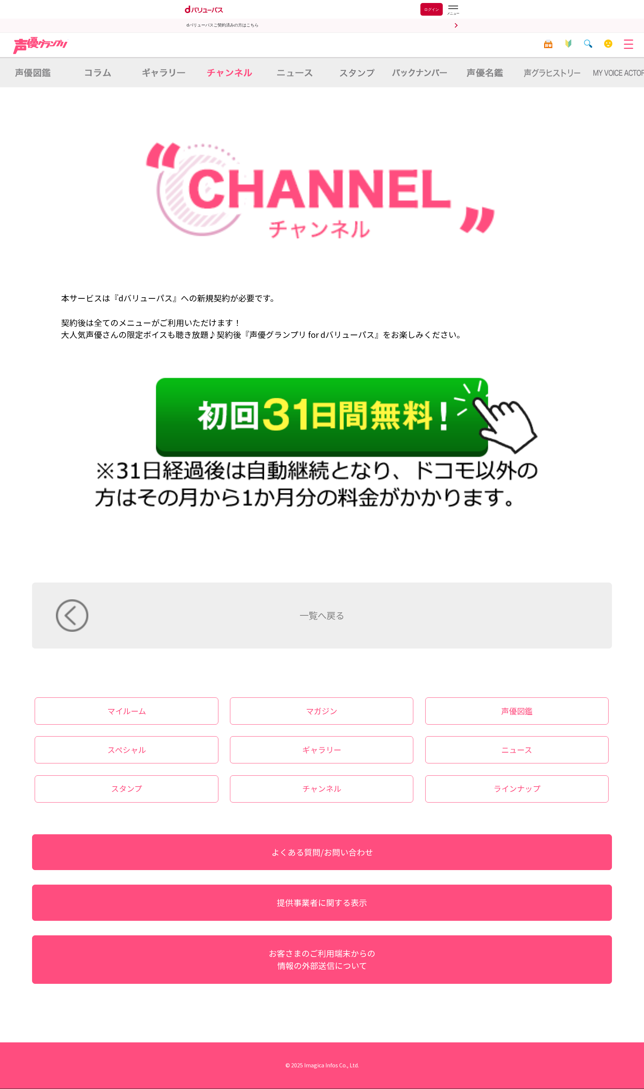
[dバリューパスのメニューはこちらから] (452, 10)
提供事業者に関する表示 (322, 902)
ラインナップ (516, 788)
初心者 (568, 44)
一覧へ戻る (322, 615)
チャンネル (321, 788)
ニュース (516, 749)
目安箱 (548, 44)
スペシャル (126, 749)
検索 (588, 44)
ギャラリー (321, 749)
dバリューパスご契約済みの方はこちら (222, 25)
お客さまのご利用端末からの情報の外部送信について (322, 959)
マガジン (321, 710)
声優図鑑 (517, 710)
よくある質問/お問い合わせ (322, 852)
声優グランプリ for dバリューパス (40, 45)
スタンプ (126, 788)
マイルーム (608, 44)
